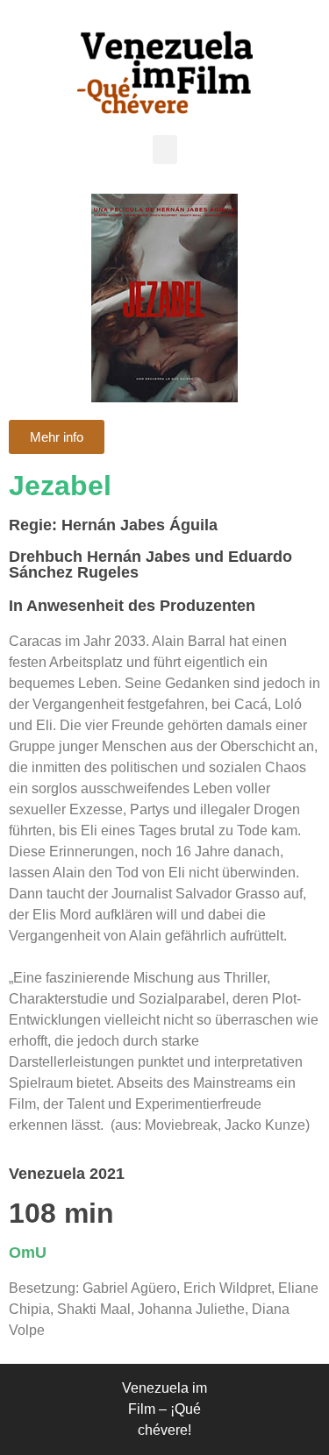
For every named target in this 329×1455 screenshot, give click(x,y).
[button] (165, 149)
